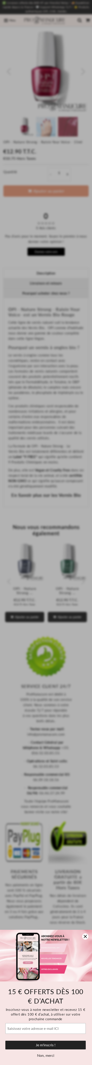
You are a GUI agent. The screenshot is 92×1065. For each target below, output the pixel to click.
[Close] (85, 936)
